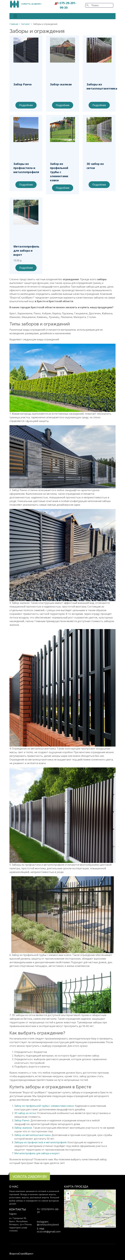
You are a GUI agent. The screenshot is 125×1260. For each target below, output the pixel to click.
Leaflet (85, 1226)
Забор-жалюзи (23, 1127)
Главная (13, 23)
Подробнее (26, 105)
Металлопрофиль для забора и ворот (37, 1153)
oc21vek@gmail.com (49, 1231)
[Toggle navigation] (15, 16)
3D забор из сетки (25, 1113)
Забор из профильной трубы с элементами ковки (44, 1105)
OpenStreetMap (98, 1226)
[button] (90, 1205)
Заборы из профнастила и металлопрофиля (40, 1142)
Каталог (25, 23)
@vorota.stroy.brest (48, 1224)
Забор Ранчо (21, 1120)
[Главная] (25, 2)
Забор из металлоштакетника (32, 1135)
